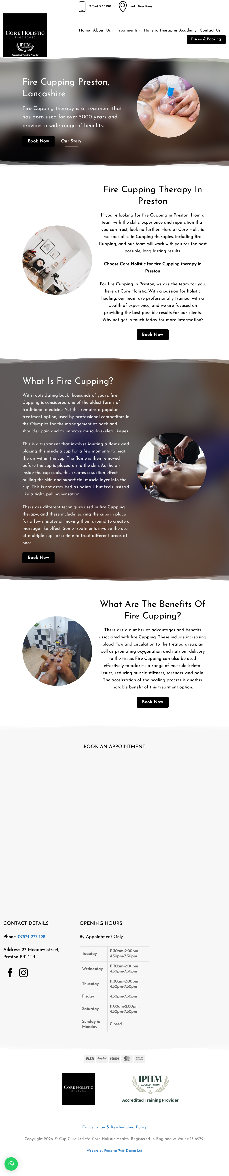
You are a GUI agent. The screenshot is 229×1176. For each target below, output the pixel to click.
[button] (11, 1164)
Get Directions (141, 6)
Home (84, 31)
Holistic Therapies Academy (170, 31)
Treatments (127, 31)
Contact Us (210, 31)
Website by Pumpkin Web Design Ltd (114, 1151)
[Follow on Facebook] (10, 973)
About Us (102, 31)
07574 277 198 (100, 6)
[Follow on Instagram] (23, 973)
